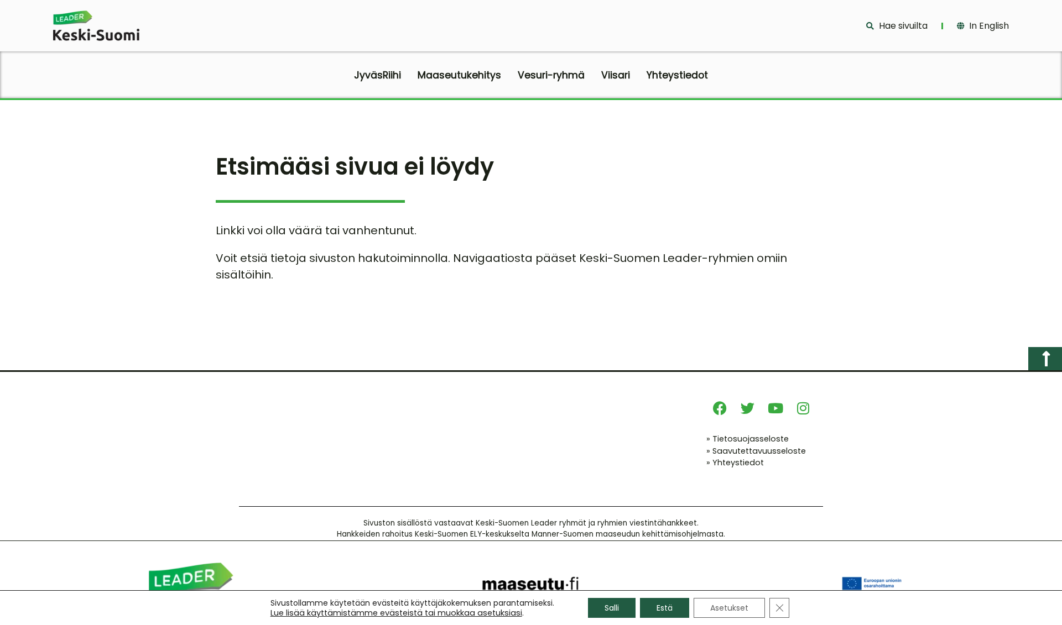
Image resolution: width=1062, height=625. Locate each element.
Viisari (615, 75)
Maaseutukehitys (459, 75)
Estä (665, 607)
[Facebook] (720, 408)
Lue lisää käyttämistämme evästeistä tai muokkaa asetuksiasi (396, 613)
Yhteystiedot (677, 75)
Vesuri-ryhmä (551, 75)
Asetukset (729, 607)
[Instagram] (803, 408)
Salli (612, 607)
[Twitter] (748, 408)
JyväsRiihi (377, 75)
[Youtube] (775, 408)
